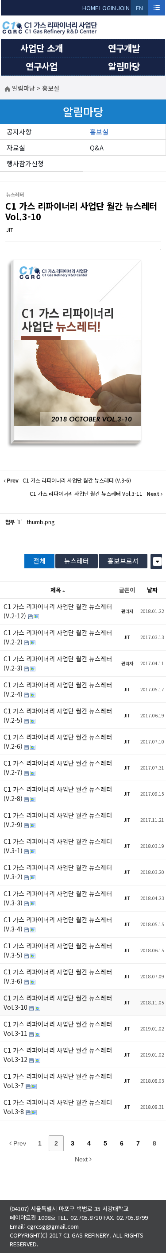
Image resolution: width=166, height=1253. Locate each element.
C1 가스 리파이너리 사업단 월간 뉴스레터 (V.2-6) (58, 741)
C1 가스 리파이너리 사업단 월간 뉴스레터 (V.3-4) (58, 924)
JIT (9, 229)
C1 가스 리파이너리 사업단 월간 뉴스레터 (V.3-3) (58, 898)
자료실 (16, 147)
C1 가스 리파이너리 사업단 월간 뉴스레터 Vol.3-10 (81, 211)
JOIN (123, 8)
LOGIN (107, 8)
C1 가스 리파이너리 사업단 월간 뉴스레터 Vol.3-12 (58, 1055)
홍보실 (99, 131)
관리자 (127, 611)
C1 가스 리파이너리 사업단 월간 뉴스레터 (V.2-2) (58, 637)
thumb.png (40, 521)
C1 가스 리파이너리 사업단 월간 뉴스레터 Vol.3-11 (58, 1028)
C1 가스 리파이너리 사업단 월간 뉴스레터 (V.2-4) (58, 689)
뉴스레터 (76, 560)
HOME (90, 8)
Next (82, 1159)
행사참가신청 (25, 163)
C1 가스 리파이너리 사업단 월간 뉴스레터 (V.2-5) (58, 715)
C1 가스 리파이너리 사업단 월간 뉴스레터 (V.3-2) (58, 872)
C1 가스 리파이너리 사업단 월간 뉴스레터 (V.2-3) (58, 663)
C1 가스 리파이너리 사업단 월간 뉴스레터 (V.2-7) (58, 768)
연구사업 (42, 66)
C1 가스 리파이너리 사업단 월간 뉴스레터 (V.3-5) (58, 950)
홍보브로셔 (123, 560)
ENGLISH (139, 9)
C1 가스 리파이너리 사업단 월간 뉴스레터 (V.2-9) (58, 820)
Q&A (97, 147)
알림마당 (124, 66)
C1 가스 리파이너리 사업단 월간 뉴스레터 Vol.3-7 (58, 1081)
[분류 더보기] (157, 561)
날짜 (152, 590)
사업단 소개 (41, 48)
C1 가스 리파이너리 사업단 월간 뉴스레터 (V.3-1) (58, 846)
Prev (19, 1143)
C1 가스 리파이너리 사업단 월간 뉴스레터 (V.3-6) (58, 976)
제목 (55, 590)
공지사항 (19, 131)
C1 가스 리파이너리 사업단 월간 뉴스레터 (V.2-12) (58, 611)
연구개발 (124, 48)
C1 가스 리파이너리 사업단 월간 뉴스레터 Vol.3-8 (58, 1107)
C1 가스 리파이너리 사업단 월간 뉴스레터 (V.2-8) (58, 794)
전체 (39, 560)
